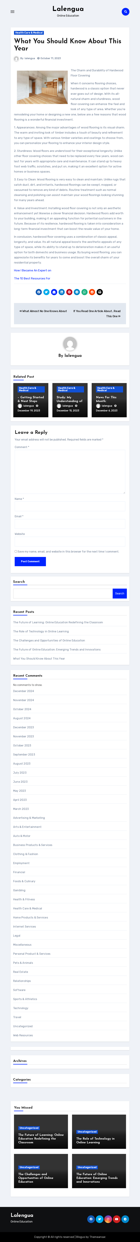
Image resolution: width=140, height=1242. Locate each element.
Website (20, 534)
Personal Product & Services (31, 953)
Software (19, 990)
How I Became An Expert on (32, 270)
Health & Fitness (24, 899)
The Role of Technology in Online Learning (41, 631)
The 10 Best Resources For (32, 278)
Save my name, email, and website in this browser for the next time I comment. (68, 551)
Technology (20, 1008)
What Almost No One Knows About (44, 311)
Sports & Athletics (25, 999)
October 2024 (22, 709)
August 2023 (21, 763)
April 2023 (20, 799)
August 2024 (22, 718)
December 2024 (23, 691)
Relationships (22, 981)
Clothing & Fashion (25, 854)
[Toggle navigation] (12, 11)
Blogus (80, 1237)
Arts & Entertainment (27, 827)
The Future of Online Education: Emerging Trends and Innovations (57, 649)
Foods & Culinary (24, 881)
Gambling (19, 890)
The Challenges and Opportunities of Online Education (49, 640)
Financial (19, 872)
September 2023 (24, 754)
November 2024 (23, 700)
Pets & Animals (23, 962)
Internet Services (24, 926)
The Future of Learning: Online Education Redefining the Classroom (58, 622)
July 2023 (19, 772)
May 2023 (19, 790)
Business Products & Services (32, 845)
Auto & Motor (21, 836)
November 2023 (23, 736)
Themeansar (97, 1237)
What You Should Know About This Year (39, 658)
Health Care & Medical (29, 32)
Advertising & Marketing (29, 817)
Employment (21, 863)
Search (19, 582)
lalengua (30, 58)
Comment (22, 447)
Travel (17, 1017)
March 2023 (21, 809)
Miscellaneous (22, 944)
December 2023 (23, 727)
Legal (16, 935)
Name (19, 499)
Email (19, 516)
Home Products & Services (30, 917)
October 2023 (22, 745)
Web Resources (23, 1035)
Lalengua (68, 9)
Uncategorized (23, 1026)
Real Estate (20, 972)
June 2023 (20, 781)
